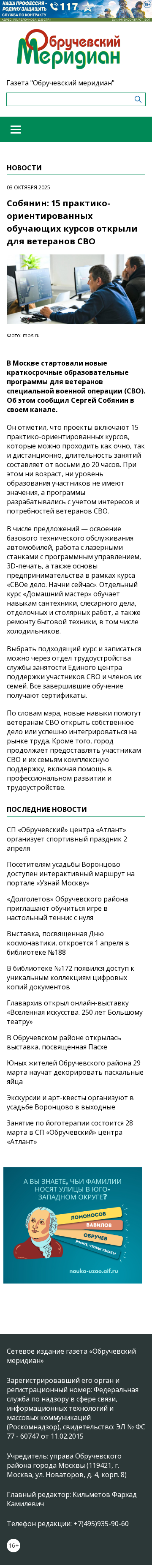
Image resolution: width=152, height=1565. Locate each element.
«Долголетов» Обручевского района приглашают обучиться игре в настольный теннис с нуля (67, 908)
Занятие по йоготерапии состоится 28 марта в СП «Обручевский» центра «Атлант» (70, 1132)
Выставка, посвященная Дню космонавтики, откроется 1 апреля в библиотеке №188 (68, 943)
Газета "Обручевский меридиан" (60, 82)
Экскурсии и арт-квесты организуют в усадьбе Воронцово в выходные (70, 1102)
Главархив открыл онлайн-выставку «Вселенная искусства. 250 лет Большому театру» (75, 1012)
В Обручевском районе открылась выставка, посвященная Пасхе (64, 1042)
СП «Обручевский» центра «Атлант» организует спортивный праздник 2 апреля (67, 839)
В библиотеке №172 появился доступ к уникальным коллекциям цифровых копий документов (70, 977)
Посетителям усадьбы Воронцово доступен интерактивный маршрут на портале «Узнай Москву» (71, 874)
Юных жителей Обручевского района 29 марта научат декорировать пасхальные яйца (75, 1072)
